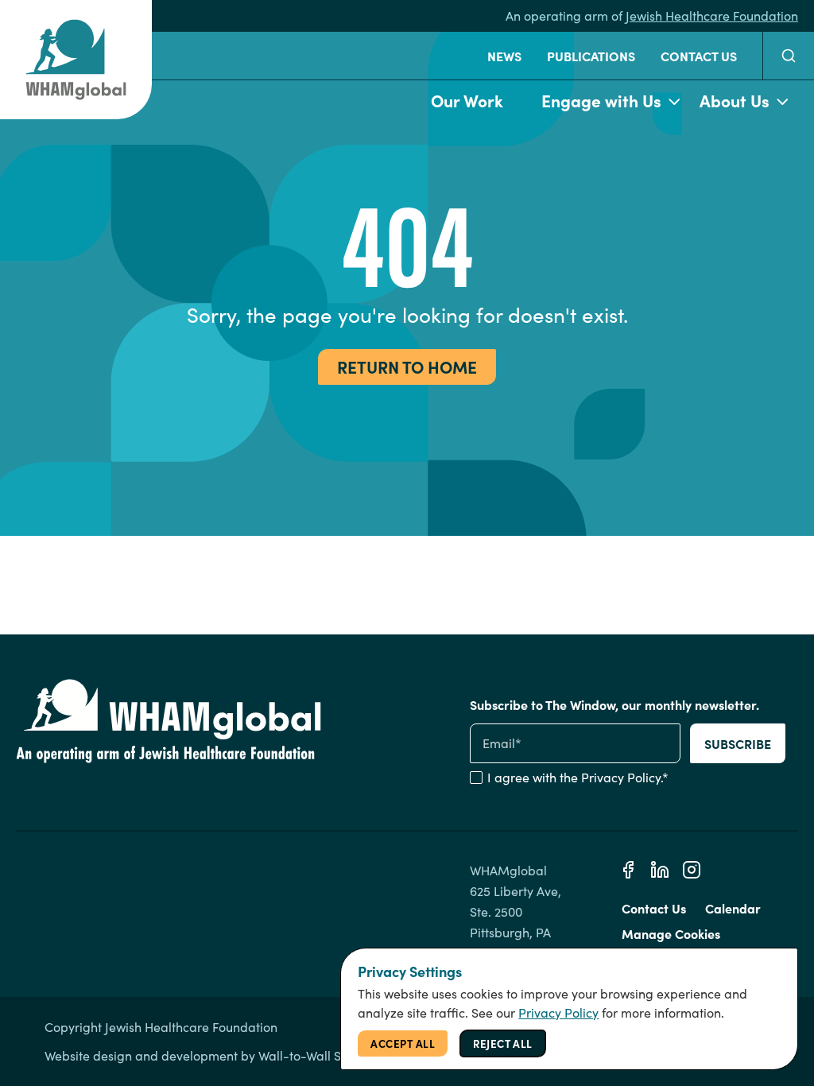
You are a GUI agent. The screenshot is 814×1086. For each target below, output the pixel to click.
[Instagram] (691, 870)
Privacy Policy (621, 777)
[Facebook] (628, 870)
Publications (591, 55)
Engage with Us (601, 99)
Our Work (467, 99)
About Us (734, 99)
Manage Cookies (671, 933)
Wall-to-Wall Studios (317, 1055)
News (504, 55)
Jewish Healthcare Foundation (712, 15)
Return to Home (407, 366)
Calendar (733, 908)
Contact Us (699, 55)
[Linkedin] (660, 870)
